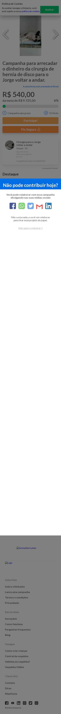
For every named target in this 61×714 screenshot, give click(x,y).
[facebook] (13, 206)
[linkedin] (47, 206)
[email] (38, 207)
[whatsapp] (20, 206)
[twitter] (29, 206)
